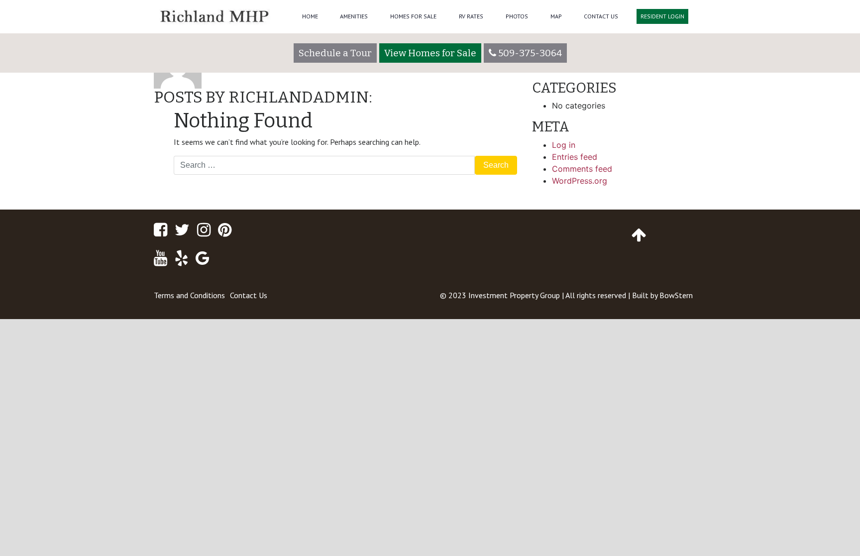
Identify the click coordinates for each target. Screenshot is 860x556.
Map (556, 16)
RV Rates (471, 16)
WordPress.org (579, 181)
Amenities (354, 16)
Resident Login (662, 16)
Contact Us (601, 16)
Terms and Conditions (189, 295)
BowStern (676, 295)
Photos (517, 16)
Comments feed (582, 169)
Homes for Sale (413, 16)
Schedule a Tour (335, 53)
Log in (563, 145)
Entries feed (574, 157)
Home (310, 16)
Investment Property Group (514, 295)
